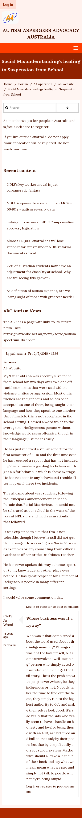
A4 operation (43, 84)
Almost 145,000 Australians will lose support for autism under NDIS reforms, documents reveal (39, 247)
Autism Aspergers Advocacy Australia (41, 33)
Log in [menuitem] (8, 4)
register (46, 607)
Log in (30, 607)
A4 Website (66, 84)
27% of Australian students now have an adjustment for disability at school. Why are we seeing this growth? (39, 272)
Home (8, 84)
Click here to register (31, 127)
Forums (9, 362)
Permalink (9, 645)
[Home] (41, 17)
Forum (23, 84)
